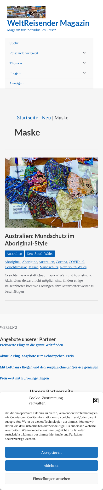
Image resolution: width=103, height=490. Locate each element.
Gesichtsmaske (16, 267)
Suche (14, 43)
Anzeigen (16, 83)
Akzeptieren (51, 452)
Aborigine (29, 262)
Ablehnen (51, 465)
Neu (46, 117)
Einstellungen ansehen (51, 478)
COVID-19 (76, 262)
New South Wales (40, 253)
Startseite (27, 117)
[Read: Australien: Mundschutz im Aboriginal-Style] (51, 192)
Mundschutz (49, 267)
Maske (33, 267)
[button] (95, 400)
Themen (16, 63)
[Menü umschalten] (83, 53)
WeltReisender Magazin (48, 22)
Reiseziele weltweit (24, 53)
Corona (61, 262)
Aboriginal (13, 262)
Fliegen (15, 73)
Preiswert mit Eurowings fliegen (24, 378)
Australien (14, 253)
